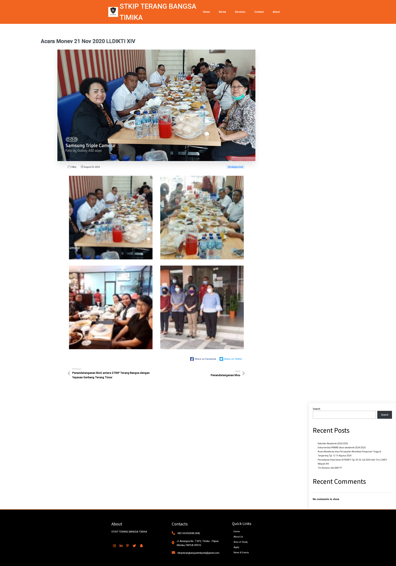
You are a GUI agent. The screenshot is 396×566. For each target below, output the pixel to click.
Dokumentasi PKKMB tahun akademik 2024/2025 (342, 447)
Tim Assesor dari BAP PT (330, 468)
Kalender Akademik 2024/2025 (333, 443)
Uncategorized (235, 167)
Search (316, 408)
